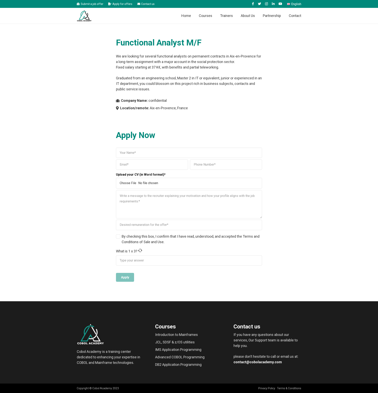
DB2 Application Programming (178, 364)
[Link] (84, 16)
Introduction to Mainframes (176, 335)
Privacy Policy (266, 388)
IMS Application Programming (178, 350)
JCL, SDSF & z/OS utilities (175, 342)
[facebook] (253, 3)
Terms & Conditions (289, 388)
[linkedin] (273, 3)
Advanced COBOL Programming (180, 357)
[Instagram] (266, 4)
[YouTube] (280, 3)
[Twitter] (259, 3)
